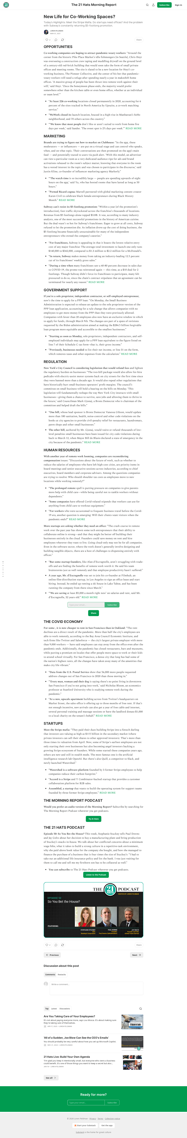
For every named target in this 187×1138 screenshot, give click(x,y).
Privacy (93, 1118)
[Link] (40, 47)
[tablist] (55, 974)
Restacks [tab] (62, 974)
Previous (54, 955)
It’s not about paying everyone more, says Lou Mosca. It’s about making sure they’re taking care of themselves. (80, 1021)
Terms (100, 1118)
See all (49, 1077)
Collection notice (112, 1118)
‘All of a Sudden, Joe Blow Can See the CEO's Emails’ (76, 1037)
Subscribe (164, 5)
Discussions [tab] (65, 1008)
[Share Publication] (153, 5)
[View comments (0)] (56, 40)
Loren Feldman (56, 31)
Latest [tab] (54, 1008)
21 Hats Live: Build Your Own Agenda (67, 1056)
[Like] (45, 1030)
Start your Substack (86, 1125)
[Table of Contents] (3, 569)
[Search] (147, 5)
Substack (80, 1132)
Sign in (178, 5)
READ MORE (134, 128)
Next (134, 955)
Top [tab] (46, 1008)
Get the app (107, 1125)
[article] (93, 1023)
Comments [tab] (50, 974)
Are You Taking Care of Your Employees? (69, 1016)
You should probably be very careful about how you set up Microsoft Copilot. (80, 1041)
